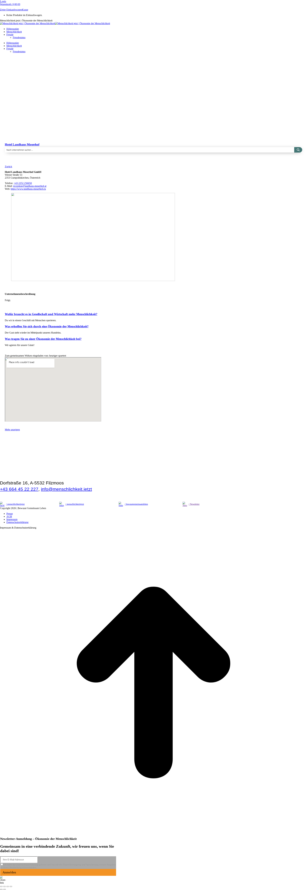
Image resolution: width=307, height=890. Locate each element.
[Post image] (64, 124)
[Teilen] (4, 886)
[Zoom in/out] (11, 886)
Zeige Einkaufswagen (11, 9)
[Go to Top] (153, 835)
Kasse (25, 9)
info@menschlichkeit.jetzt (66, 489)
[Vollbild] (7, 886)
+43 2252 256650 (23, 183)
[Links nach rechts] (4, 889)
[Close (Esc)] (1, 886)
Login (3, 1)
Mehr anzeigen (12, 429)
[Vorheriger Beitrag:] (1, 889)
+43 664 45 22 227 (19, 489)
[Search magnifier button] (298, 150)
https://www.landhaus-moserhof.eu (28, 189)
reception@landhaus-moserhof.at (29, 186)
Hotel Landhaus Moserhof (22, 144)
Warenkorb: (10, 4)
